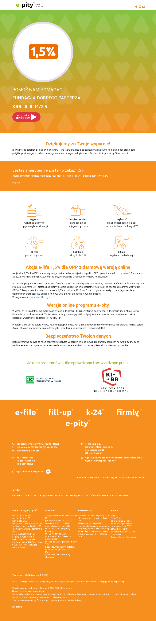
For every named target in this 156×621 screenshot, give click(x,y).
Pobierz (24, 510)
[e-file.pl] (26, 412)
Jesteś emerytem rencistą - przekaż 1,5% (48, 170)
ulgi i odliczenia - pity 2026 (57, 526)
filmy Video (116, 518)
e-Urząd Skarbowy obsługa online (93, 526)
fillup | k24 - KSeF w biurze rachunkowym (24, 546)
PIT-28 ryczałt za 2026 (55, 534)
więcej (15, 182)
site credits (17, 607)
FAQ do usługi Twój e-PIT (89, 523)
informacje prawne (99, 495)
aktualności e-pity (119, 529)
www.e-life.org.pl (42, 297)
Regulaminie (61, 594)
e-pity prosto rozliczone (29, 5)
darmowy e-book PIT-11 (121, 526)
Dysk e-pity (116, 534)
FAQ (113, 515)
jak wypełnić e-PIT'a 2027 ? (58, 521)
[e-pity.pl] (78, 424)
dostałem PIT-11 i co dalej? (57, 523)
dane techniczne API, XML (123, 532)
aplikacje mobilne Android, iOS (26, 526)
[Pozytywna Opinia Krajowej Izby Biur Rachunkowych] (112, 379)
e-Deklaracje (85, 510)
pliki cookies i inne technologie (122, 594)
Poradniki (50, 510)
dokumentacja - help (121, 521)
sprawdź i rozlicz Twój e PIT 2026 (93, 515)
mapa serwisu (122, 495)
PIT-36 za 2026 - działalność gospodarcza (58, 537)
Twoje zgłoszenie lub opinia (124, 537)
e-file (16, 490)
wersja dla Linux (20, 521)
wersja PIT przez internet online (27, 523)
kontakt (20, 495)
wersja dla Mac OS (21, 518)
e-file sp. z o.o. (66, 588)
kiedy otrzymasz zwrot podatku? (60, 547)
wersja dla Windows (21, 515)
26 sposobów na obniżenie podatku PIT (61, 516)
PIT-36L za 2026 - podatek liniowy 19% (60, 543)
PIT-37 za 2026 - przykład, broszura (57, 529)
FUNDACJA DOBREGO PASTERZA (46, 98)
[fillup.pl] (61, 413)
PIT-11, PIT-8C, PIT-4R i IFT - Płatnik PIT (58, 550)
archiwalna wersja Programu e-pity (27, 530)
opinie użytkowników (53, 495)
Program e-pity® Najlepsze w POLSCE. (30, 575)
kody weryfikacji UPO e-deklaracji (93, 528)
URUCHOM (23, 117)
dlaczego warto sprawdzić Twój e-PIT (93, 519)
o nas (33, 495)
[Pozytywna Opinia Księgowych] (44, 379)
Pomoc (114, 510)
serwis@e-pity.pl (30, 451)
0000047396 (30, 106)
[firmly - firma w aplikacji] (129, 413)
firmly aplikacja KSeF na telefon (27, 542)
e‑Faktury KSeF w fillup (23, 537)
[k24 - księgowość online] (95, 412)
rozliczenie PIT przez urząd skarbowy (58, 555)
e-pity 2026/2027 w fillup (23, 534)
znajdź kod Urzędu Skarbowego (92, 531)
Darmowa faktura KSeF (23, 539)
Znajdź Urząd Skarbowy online (28, 471)
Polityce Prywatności (78, 594)
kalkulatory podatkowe (121, 523)
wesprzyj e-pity (76, 495)
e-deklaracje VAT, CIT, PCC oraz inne (92, 535)
